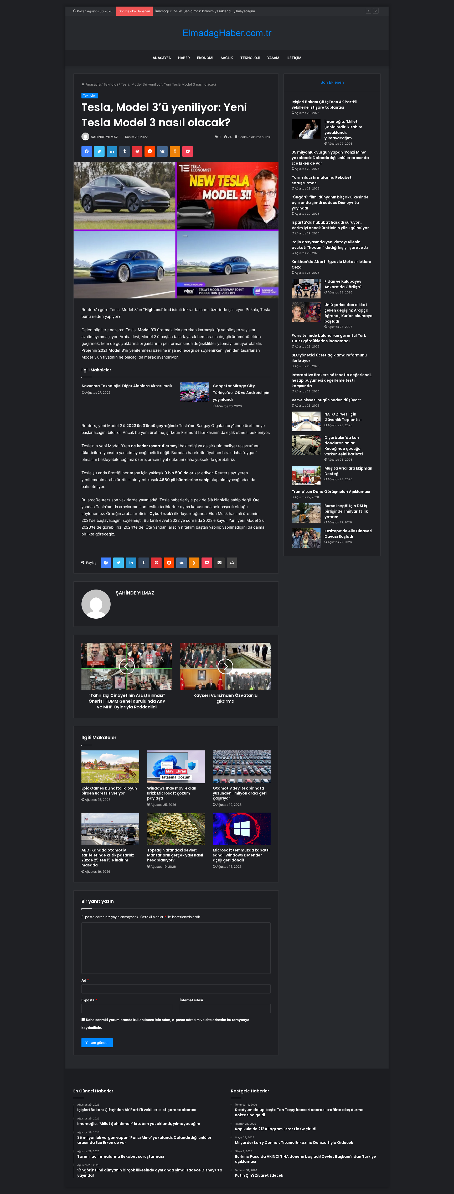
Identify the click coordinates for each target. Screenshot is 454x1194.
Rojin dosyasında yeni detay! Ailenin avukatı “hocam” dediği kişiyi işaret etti (330, 244)
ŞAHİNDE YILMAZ (104, 137)
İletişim (294, 58)
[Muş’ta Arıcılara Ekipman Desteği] (306, 475)
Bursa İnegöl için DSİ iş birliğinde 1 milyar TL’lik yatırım (346, 511)
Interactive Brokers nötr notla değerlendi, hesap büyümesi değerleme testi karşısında (332, 380)
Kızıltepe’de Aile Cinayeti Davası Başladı (348, 533)
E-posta (89, 1000)
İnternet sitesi (191, 1000)
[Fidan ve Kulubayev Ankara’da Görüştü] (306, 288)
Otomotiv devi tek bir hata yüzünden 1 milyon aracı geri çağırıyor (240, 793)
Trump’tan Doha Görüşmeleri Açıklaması (331, 491)
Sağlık (227, 58)
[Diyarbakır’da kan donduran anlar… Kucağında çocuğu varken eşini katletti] (306, 445)
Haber (184, 58)
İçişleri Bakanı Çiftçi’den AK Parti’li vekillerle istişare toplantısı (324, 104)
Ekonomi (205, 58)
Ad (85, 980)
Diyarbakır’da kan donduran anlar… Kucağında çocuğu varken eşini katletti (343, 446)
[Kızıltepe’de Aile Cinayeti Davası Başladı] (306, 538)
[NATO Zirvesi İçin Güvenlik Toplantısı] (306, 421)
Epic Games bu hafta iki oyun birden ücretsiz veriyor (109, 791)
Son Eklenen (332, 82)
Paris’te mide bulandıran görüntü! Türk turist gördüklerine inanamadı (329, 338)
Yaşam (273, 58)
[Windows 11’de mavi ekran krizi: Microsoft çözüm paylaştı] (176, 766)
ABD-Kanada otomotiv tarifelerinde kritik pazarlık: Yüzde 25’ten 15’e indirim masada (107, 858)
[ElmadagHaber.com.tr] (227, 33)
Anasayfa (162, 58)
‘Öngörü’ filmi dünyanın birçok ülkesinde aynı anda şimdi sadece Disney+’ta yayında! (330, 202)
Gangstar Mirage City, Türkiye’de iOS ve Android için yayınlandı (241, 392)
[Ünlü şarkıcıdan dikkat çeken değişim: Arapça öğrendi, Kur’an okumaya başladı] (306, 312)
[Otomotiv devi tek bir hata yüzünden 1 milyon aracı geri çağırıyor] (242, 766)
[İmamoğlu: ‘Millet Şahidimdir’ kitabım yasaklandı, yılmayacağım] (306, 129)
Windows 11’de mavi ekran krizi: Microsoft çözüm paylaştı (171, 793)
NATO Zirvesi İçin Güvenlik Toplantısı (343, 417)
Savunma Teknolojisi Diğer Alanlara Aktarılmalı (127, 385)
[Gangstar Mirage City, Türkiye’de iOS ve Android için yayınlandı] (194, 392)
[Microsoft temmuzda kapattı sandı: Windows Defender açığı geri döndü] (242, 829)
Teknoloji (250, 58)
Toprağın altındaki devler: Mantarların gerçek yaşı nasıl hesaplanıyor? (175, 855)
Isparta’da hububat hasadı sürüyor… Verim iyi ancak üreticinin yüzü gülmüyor (330, 225)
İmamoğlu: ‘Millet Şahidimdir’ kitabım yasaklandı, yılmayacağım (343, 130)
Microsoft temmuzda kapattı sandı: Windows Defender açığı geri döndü (241, 855)
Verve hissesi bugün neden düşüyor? (326, 400)
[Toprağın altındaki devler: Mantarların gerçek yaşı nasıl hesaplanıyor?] (176, 829)
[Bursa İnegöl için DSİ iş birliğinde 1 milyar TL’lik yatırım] (306, 513)
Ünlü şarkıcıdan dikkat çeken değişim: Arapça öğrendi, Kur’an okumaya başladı (348, 313)
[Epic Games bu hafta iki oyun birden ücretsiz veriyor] (110, 766)
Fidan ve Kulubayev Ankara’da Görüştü (343, 284)
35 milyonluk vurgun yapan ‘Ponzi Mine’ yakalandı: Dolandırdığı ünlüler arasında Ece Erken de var (234, 11)
